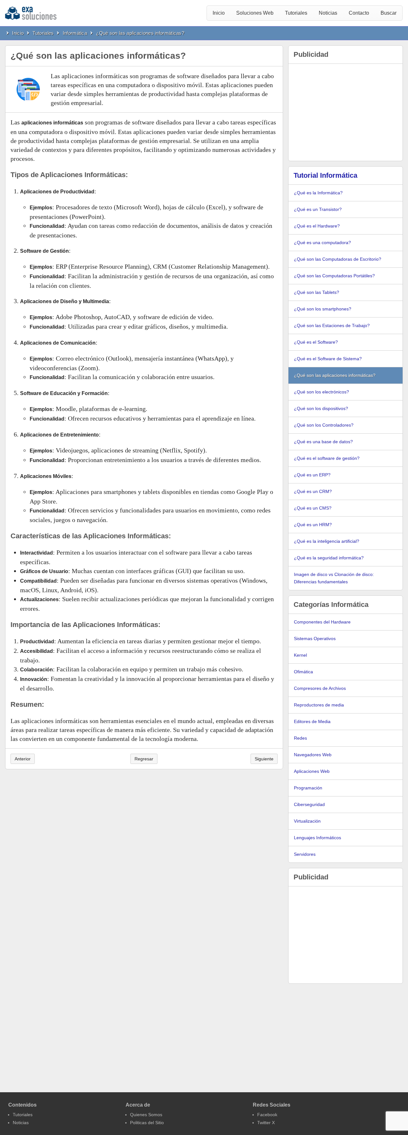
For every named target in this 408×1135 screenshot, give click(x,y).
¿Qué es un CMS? (313, 508)
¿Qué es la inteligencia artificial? (326, 541)
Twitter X (266, 1122)
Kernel (300, 655)
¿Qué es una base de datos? (323, 441)
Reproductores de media (319, 704)
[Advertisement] (345, 112)
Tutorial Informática (325, 175)
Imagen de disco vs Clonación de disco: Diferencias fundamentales (334, 578)
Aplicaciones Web (312, 771)
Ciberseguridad (309, 804)
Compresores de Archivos (320, 688)
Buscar (389, 13)
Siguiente (264, 758)
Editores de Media (312, 721)
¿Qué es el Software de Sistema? (328, 358)
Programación (308, 787)
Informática (75, 33)
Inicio (219, 13)
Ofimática (303, 671)
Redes (300, 738)
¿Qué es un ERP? (312, 474)
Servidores (305, 854)
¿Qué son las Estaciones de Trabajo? (332, 325)
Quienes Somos (146, 1114)
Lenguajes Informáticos (317, 837)
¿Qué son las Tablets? (316, 292)
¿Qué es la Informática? (318, 192)
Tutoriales (296, 13)
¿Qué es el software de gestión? (327, 458)
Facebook (267, 1114)
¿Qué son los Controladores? (323, 425)
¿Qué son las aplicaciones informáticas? (140, 33)
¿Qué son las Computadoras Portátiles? (334, 275)
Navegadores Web (313, 754)
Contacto (359, 13)
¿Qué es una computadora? (322, 242)
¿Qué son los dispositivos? (321, 408)
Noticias (328, 13)
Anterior (23, 758)
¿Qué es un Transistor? (318, 209)
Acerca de (138, 1105)
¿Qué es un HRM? (313, 524)
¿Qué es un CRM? (313, 491)
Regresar (144, 758)
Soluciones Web (254, 13)
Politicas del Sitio (147, 1122)
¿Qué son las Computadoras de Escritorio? (337, 259)
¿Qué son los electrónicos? (321, 391)
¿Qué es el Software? (316, 342)
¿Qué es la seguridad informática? (329, 557)
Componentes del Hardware (322, 621)
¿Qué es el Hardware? (317, 225)
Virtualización (307, 821)
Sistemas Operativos (315, 638)
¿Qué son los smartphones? (322, 308)
